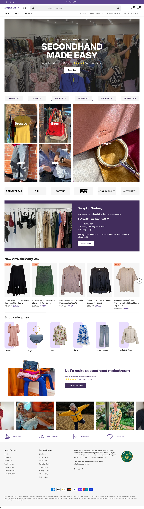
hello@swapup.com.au (82, 464)
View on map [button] (86, 243)
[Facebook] (6, 2)
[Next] (139, 281)
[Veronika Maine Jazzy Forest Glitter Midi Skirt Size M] (44, 280)
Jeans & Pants (102, 351)
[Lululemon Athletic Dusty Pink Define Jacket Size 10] (72, 280)
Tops (53, 351)
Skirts (76, 350)
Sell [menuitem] (17, 13)
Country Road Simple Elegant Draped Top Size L (99, 301)
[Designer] (106, 143)
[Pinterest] (13, 2)
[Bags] (55, 123)
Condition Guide (44, 464)
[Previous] (4, 281)
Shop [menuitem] (6, 13)
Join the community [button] (76, 385)
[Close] (0, 508)
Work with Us (9, 464)
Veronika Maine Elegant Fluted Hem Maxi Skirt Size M (16, 301)
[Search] (118, 8)
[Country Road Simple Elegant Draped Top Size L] (99, 280)
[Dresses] (20, 123)
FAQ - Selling (43, 477)
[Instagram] (10, 2)
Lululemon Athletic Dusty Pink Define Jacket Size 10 (71, 301)
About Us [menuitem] (29, 13)
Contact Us (8, 461)
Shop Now (72, 70)
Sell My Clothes (44, 470)
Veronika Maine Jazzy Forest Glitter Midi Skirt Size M (43, 301)
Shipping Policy (9, 470)
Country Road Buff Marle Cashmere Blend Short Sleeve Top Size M (126, 303)
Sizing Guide (43, 467)
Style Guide (43, 461)
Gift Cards (42, 454)
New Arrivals (96, 13)
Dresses (8, 351)
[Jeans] (20, 163)
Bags (30, 351)
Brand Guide (43, 457)
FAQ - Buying (43, 474)
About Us (7, 457)
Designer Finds (113, 13)
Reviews (7, 454)
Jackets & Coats (125, 350)
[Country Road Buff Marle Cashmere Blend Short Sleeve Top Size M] (127, 280)
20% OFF (82, 13)
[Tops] (55, 163)
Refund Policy (9, 467)
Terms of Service (10, 474)
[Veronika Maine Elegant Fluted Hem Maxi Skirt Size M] (17, 280)
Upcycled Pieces (132, 13)
